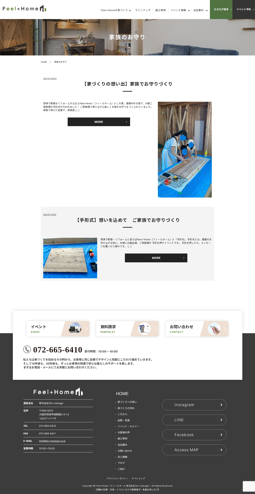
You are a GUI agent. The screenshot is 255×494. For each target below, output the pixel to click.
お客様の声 (124, 432)
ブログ (121, 462)
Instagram (184, 405)
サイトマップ (138, 478)
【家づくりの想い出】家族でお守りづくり (127, 84)
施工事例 (160, 10)
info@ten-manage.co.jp (52, 440)
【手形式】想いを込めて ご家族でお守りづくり (127, 220)
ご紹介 (121, 468)
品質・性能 (124, 420)
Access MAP (187, 450)
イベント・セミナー (128, 426)
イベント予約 (243, 9)
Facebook (184, 434)
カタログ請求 (221, 9)
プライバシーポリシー (117, 478)
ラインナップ (143, 10)
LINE (179, 420)
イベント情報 (178, 10)
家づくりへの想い (127, 401)
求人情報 (122, 456)
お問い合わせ (125, 450)
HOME (44, 62)
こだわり (122, 414)
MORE (99, 122)
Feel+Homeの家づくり (114, 10)
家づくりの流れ (126, 408)
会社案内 (198, 10)
